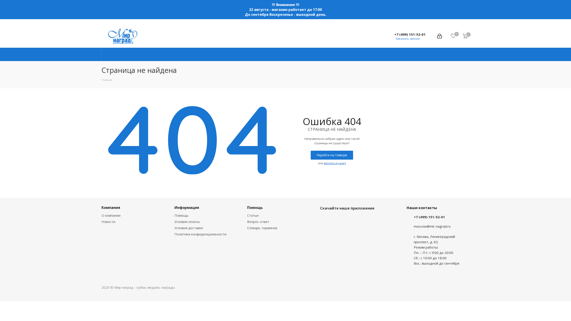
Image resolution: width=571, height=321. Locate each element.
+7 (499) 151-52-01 (410, 34)
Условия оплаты (187, 221)
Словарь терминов (262, 228)
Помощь (181, 215)
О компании (110, 215)
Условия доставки (188, 228)
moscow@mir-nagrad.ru (432, 226)
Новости (108, 221)
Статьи (253, 215)
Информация (186, 207)
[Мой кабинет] (439, 36)
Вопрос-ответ (258, 221)
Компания (110, 207)
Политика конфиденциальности (200, 234)
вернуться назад (335, 163)
